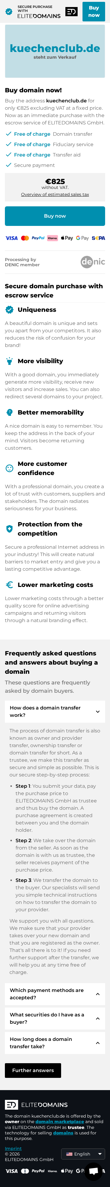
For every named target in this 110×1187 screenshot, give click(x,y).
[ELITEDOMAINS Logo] (55, 1105)
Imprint (13, 1148)
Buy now (94, 11)
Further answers (33, 1070)
